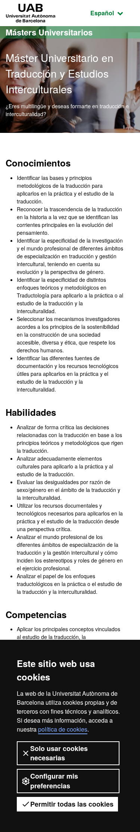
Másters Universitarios (49, 32)
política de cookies (62, 729)
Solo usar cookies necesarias (59, 753)
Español (112, 12)
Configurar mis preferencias (54, 780)
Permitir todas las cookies (71, 804)
